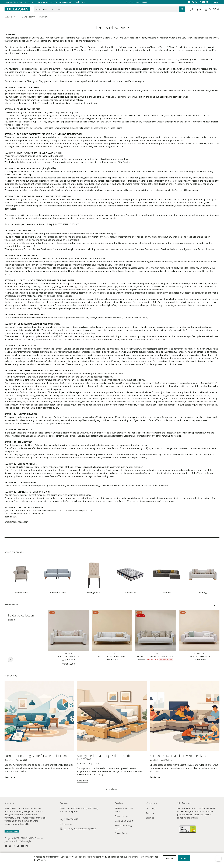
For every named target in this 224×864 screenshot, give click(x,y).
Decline (169, 858)
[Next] (219, 638)
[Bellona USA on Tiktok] (200, 2)
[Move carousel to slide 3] (218, 605)
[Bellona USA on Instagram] (196, 2)
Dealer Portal (121, 833)
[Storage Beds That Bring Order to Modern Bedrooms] (112, 716)
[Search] (182, 9)
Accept (184, 858)
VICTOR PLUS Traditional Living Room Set (155, 656)
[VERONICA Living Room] (68, 630)
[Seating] (10, 659)
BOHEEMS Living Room (199, 656)
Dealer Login (121, 816)
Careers (150, 813)
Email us (68, 824)
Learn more (40, 859)
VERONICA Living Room (68, 656)
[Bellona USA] (17, 9)
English (215, 2)
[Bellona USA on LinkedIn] (207, 2)
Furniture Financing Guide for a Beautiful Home (36, 756)
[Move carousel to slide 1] (214, 605)
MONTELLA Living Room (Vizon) (112, 656)
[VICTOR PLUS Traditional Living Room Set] (155, 630)
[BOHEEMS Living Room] (199, 630)
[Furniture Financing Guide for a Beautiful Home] (39, 716)
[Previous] (5, 638)
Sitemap (150, 817)
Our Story (151, 808)
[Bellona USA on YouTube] (203, 2)
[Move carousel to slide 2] (216, 605)
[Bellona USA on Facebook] (189, 2)
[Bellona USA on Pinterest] (192, 2)
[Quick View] (85, 613)
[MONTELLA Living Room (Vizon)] (112, 630)
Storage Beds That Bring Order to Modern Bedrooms (105, 757)
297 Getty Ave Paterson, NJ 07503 (80, 828)
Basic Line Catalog (124, 820)
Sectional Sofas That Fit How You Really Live (179, 756)
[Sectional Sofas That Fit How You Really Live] (184, 716)
